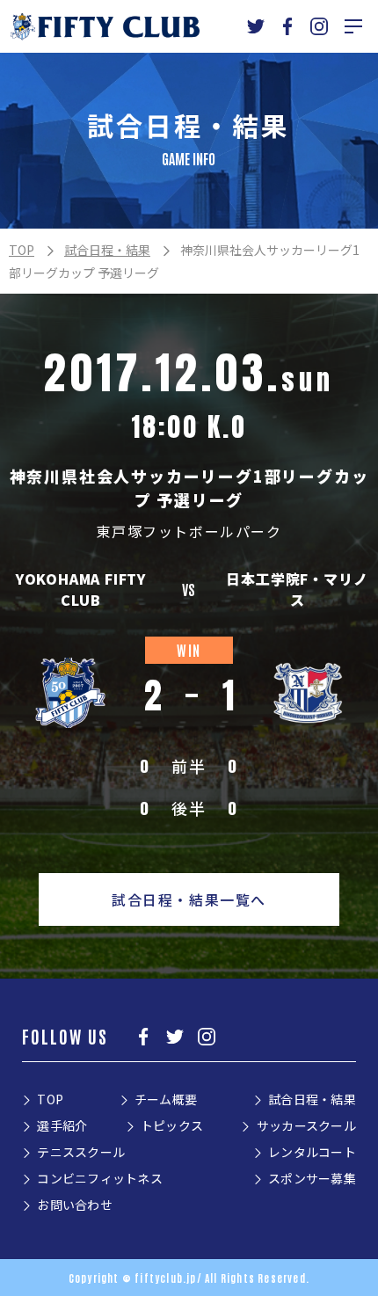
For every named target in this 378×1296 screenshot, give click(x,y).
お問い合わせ (75, 1204)
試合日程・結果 (107, 249)
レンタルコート (312, 1152)
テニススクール (81, 1152)
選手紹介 (62, 1125)
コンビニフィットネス (100, 1178)
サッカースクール (306, 1125)
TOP (21, 249)
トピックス (172, 1125)
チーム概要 (165, 1099)
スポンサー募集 (312, 1178)
